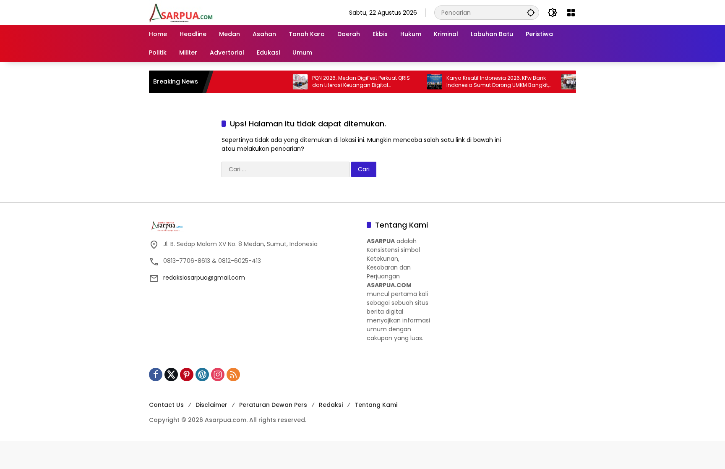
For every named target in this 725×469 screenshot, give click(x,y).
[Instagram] (217, 374)
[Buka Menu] (571, 13)
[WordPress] (202, 374)
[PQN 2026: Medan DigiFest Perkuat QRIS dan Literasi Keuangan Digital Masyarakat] (288, 81)
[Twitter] (171, 374)
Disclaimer (211, 405)
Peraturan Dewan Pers (273, 405)
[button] (530, 12)
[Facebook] (155, 374)
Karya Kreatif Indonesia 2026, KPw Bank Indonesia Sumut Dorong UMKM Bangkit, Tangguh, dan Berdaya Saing (486, 82)
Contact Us (166, 405)
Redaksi (331, 405)
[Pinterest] (186, 374)
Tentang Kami (376, 405)
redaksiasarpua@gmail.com (204, 277)
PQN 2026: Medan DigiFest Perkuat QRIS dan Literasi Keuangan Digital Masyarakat (349, 82)
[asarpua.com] (181, 12)
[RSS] (233, 374)
